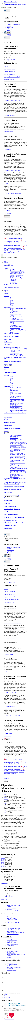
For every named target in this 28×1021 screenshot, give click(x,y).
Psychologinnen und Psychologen (18, 278)
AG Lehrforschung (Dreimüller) (18, 442)
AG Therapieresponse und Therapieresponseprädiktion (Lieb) (18, 458)
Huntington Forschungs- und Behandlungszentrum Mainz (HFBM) (17, 321)
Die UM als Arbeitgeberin (13, 928)
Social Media (10, 941)
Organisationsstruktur (12, 964)
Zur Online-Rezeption (9, 115)
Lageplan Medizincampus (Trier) (12, 77)
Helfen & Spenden (11, 970)
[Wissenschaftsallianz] (15, 1011)
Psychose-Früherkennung (16, 326)
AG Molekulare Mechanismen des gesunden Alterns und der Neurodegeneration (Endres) (18, 445)
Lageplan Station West (9, 71)
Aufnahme (9, 909)
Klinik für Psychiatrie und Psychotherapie (15, 4)
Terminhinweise (11, 953)
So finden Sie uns (5, 899)
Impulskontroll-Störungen (16, 323)
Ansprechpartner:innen (12, 944)
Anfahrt (9, 26)
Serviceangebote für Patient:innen (15, 910)
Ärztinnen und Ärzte (15, 276)
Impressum (6, 994)
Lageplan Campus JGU (9, 74)
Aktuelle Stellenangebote (13, 929)
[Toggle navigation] (16, 257)
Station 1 (12, 297)
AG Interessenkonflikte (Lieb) (17, 456)
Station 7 (12, 305)
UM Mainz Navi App (9, 79)
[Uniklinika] (15, 1006)
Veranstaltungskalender (12, 951)
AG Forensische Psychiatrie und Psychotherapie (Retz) (18, 466)
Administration (13, 283)
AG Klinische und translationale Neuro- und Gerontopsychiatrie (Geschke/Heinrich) (18, 449)
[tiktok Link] (5, 990)
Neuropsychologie (14, 353)
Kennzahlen (10, 963)
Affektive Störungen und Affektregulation (16, 436)
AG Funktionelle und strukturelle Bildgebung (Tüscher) (18, 473)
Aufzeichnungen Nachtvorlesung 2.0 (16, 954)
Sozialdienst (13, 280)
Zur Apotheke (7, 213)
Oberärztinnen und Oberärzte (17, 271)
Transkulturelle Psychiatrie (16, 329)
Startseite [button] (6, 262)
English (9, 35)
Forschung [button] (6, 431)
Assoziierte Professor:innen (16, 275)
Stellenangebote (11, 28)
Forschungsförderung (12, 919)
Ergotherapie (13, 282)
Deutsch (9, 34)
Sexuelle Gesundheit (15, 328)
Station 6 (12, 304)
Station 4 (12, 301)
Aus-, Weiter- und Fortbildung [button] (11, 495)
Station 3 (12, 300)
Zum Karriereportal (8, 131)
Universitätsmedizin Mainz (10, 2)
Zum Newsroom (8, 149)
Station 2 (12, 298)
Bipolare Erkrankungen (15, 314)
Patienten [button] (6, 290)
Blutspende (9, 30)
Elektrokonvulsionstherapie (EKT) (18, 349)
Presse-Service (10, 945)
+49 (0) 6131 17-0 (10, 59)
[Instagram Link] (5, 985)
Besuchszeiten (10, 27)
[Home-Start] (5, 261)
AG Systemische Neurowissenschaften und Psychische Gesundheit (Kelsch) (18, 453)
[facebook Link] (5, 987)
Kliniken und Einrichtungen (14, 905)
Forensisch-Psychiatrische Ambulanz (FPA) (16, 317)
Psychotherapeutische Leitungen (18, 272)
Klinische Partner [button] (8, 364)
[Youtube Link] (5, 982)
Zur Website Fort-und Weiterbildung (13, 193)
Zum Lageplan (4, 883)
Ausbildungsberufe (11, 931)
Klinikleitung (13, 269)
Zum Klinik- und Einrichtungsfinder (12, 100)
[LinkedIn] (5, 980)
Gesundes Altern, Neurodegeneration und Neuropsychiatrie (16, 439)
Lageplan (9, 957)
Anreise (6, 66)
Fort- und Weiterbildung (13, 934)
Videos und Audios (11, 942)
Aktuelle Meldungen (12, 940)
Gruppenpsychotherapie (16, 350)
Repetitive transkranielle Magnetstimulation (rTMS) (16, 355)
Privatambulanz (14, 311)
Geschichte (9, 965)
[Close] (9, 264)
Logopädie (12, 351)
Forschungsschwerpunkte (13, 917)
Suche (5, 14)
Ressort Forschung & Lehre (13, 922)
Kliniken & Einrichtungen (13, 24)
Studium (9, 921)
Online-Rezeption (11, 908)
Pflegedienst (13, 279)
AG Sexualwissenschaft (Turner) (18, 471)
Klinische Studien (11, 918)
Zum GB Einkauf (8, 211)
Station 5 (12, 303)
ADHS (11, 312)
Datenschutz (7, 995)
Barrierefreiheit (7, 997)
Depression (12, 315)
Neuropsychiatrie (14, 325)
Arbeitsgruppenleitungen (16, 273)
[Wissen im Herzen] (9, 1017)
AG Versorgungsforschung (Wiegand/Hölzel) (16, 476)
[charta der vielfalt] (9, 1019)
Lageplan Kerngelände (9, 69)
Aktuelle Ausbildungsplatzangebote (15, 932)
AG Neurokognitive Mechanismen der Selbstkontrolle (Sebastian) (18, 469)
